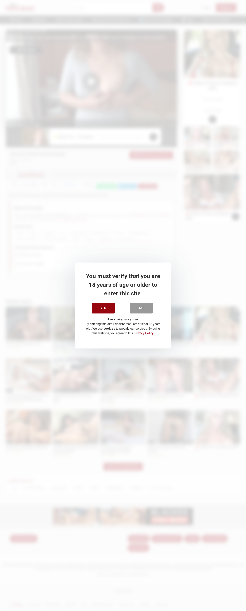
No (141, 308)
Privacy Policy (144, 333)
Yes (103, 308)
